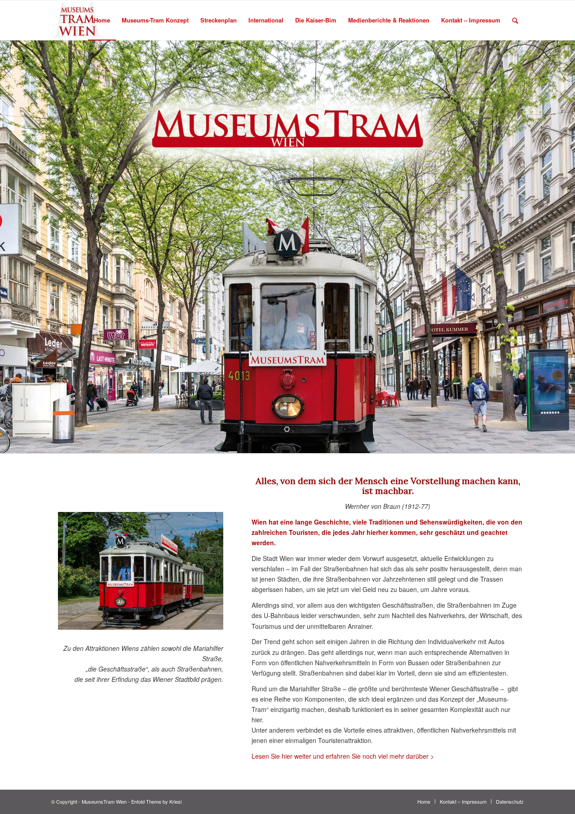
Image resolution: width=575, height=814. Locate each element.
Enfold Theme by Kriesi (156, 801)
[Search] (515, 20)
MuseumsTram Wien (104, 801)
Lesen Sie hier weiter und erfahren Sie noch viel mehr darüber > (343, 756)
